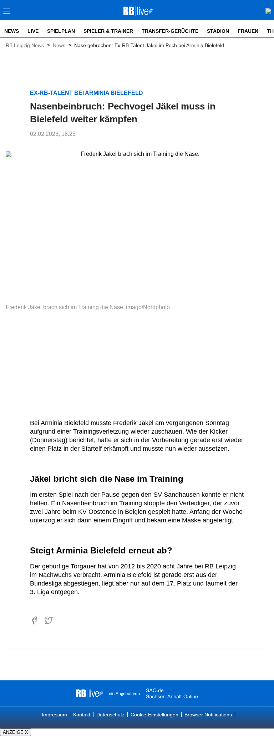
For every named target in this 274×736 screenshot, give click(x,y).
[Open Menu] (7, 13)
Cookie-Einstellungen (154, 714)
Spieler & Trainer (108, 31)
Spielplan (61, 31)
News (11, 31)
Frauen (248, 31)
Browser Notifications (208, 714)
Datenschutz (110, 714)
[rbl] (89, 693)
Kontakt (81, 714)
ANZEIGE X (15, 732)
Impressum (54, 714)
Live (33, 31)
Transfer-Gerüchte (170, 31)
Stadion (218, 31)
